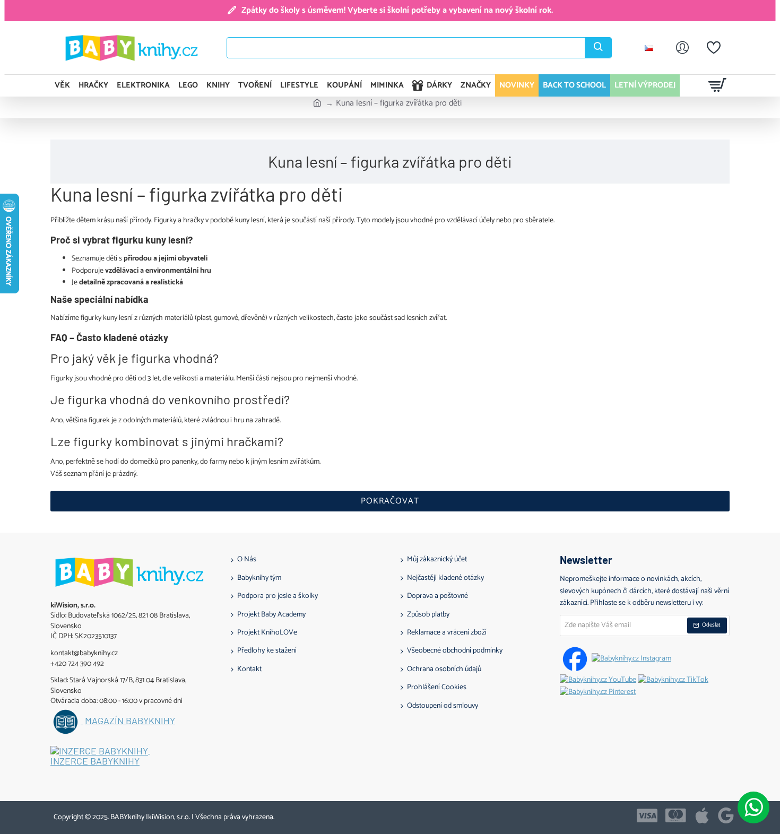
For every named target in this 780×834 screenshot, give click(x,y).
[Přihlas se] (682, 47)
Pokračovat (390, 501)
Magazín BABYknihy (130, 721)
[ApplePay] (702, 815)
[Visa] (647, 815)
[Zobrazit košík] (718, 85)
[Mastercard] (675, 815)
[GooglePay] (726, 815)
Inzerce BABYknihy (95, 761)
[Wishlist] (714, 48)
